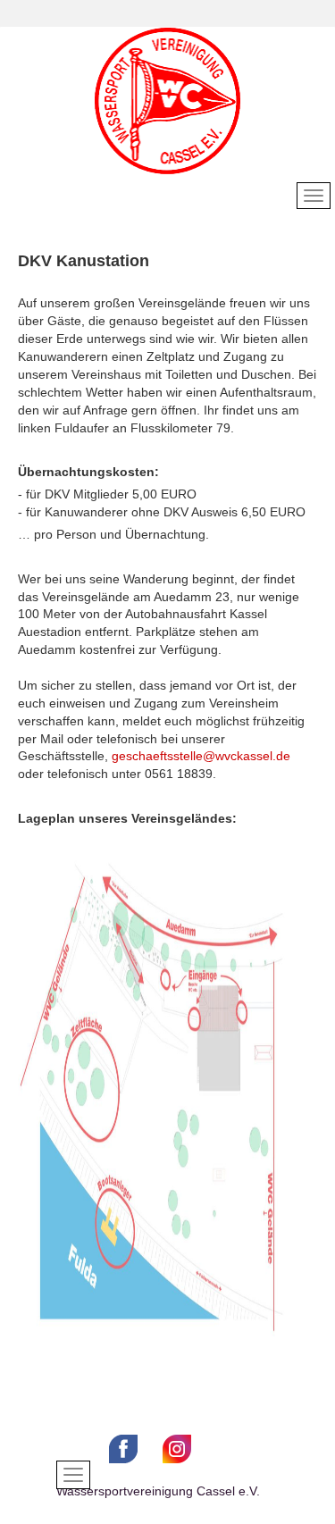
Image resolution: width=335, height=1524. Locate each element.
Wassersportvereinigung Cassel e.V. (158, 1491)
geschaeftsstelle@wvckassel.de (201, 756)
